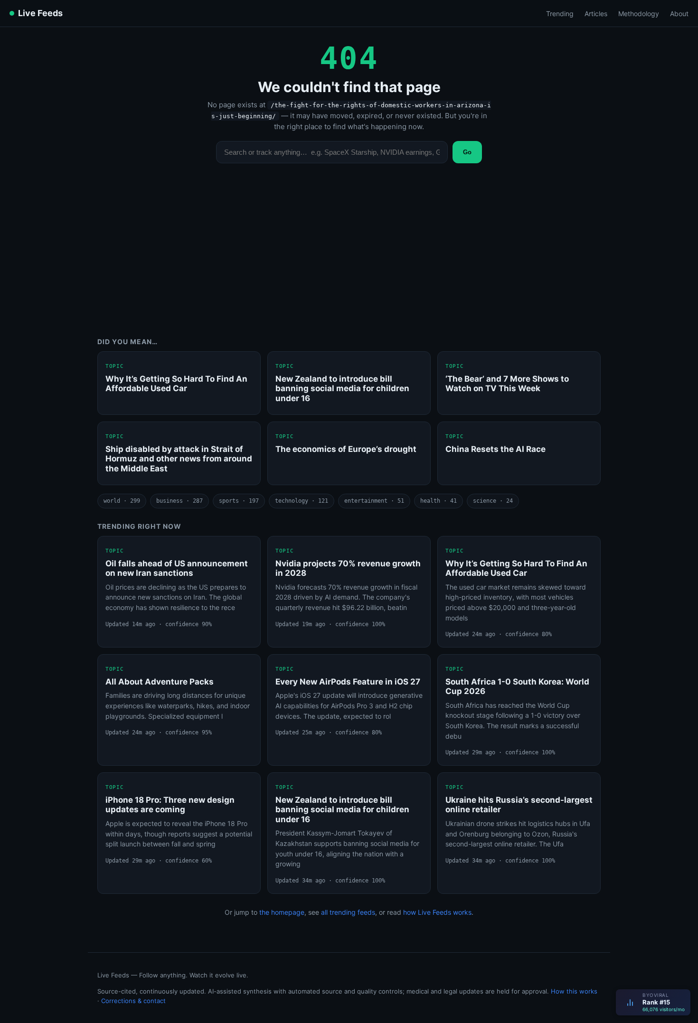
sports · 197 (239, 500)
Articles (596, 13)
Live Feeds (40, 13)
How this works (574, 991)
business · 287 (179, 500)
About (679, 13)
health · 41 (438, 500)
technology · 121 (301, 500)
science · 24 (493, 500)
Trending (560, 13)
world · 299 (122, 500)
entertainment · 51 (374, 500)
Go (467, 152)
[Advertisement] (349, 257)
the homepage (281, 912)
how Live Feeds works (437, 912)
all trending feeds (348, 912)
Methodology (638, 13)
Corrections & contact (133, 1000)
